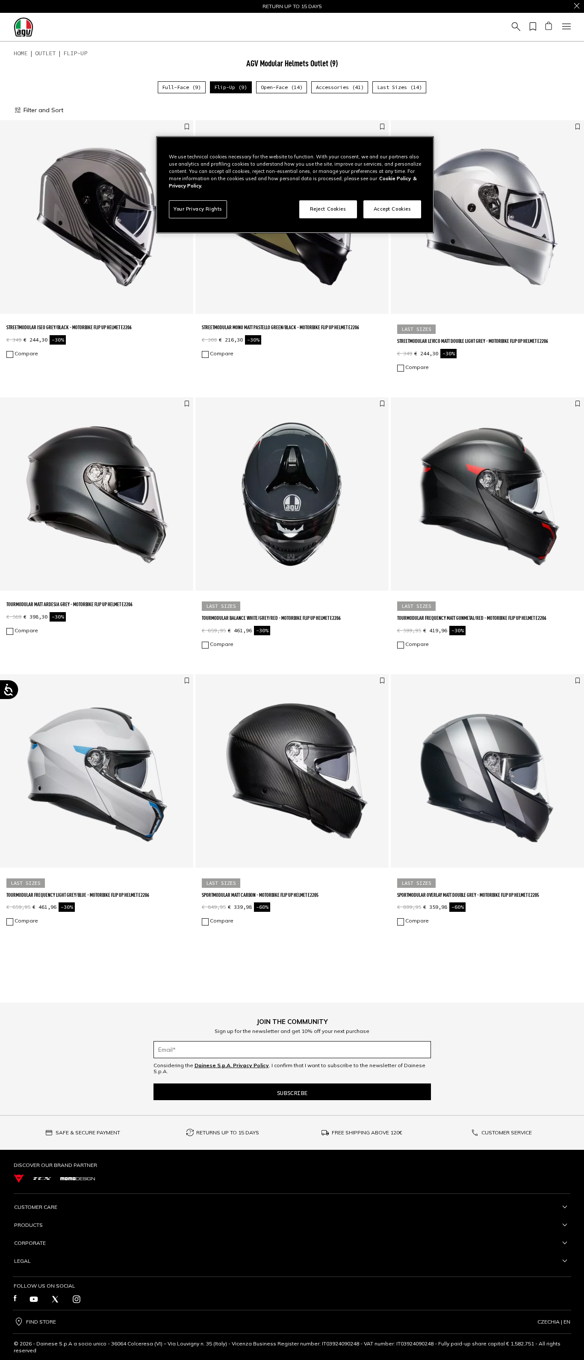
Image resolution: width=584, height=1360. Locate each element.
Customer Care (35, 1207)
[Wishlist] (531, 27)
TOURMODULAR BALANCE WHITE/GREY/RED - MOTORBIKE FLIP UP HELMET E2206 (271, 618)
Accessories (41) (340, 87)
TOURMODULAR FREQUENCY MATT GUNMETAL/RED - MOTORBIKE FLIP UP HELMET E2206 (471, 618)
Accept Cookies (392, 209)
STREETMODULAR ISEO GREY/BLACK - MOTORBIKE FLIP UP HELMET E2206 (69, 327)
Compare (26, 353)
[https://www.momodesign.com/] (77, 1178)
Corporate (30, 1243)
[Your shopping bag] (548, 27)
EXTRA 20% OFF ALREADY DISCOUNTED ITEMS (292, 6)
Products (28, 1225)
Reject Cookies (328, 209)
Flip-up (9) (230, 87)
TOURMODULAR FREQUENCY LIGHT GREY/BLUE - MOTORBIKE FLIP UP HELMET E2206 (77, 895)
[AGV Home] (23, 27)
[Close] (577, 6)
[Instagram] (76, 1299)
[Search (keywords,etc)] (515, 27)
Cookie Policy (395, 179)
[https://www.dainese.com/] (19, 1178)
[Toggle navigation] (565, 27)
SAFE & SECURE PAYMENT (88, 1132)
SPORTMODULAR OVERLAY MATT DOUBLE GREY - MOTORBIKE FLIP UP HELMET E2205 (468, 895)
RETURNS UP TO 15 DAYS (227, 1132)
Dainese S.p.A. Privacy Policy (232, 1065)
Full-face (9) (181, 87)
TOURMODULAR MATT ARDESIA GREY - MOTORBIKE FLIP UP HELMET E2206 (69, 604)
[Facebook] (15, 1299)
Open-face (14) (282, 87)
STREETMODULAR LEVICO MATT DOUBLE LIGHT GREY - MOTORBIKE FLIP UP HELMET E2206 (472, 341)
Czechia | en (553, 1321)
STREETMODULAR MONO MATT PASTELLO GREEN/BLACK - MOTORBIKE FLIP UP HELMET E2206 (280, 327)
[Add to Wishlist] (187, 127)
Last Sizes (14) (399, 87)
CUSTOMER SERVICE (506, 1132)
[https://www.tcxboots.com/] (42, 1178)
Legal (22, 1261)
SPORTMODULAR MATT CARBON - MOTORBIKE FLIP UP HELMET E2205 (260, 895)
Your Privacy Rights (198, 209)
